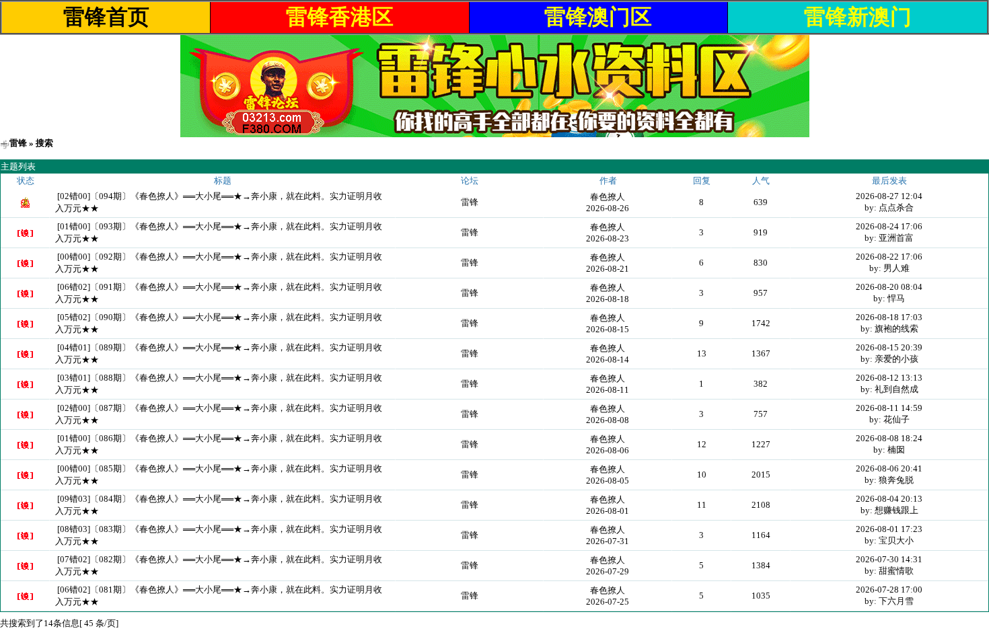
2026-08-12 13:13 (889, 378)
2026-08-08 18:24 (889, 438)
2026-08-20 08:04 (889, 287)
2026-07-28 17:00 (889, 589)
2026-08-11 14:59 (889, 408)
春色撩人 (607, 197)
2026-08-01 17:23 (889, 529)
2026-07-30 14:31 (889, 559)
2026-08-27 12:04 (889, 196)
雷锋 (18, 143)
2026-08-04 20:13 (889, 499)
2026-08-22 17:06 (889, 257)
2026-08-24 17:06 (889, 226)
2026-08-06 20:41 (889, 468)
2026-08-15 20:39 (889, 347)
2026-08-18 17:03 (889, 317)
